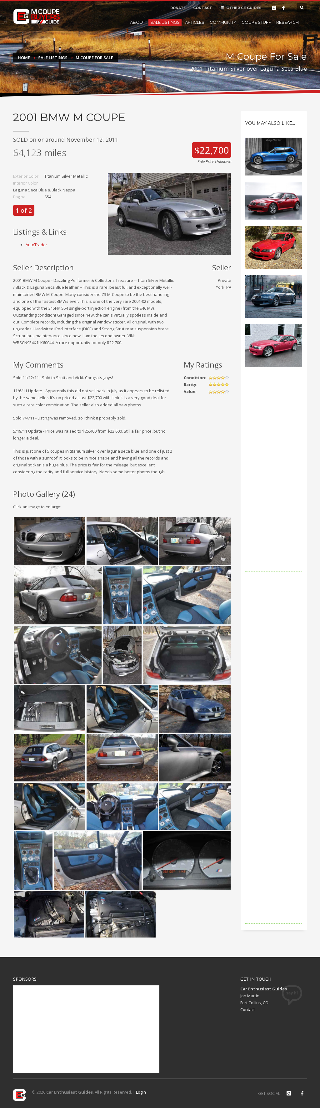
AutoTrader (36, 244)
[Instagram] (274, 8)
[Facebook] (283, 8)
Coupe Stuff (256, 22)
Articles (194, 22)
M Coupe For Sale (94, 57)
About (137, 22)
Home (24, 57)
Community (223, 22)
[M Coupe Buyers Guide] (36, 16)
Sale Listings (165, 22)
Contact (247, 1009)
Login (141, 1092)
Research (287, 22)
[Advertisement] (273, 478)
